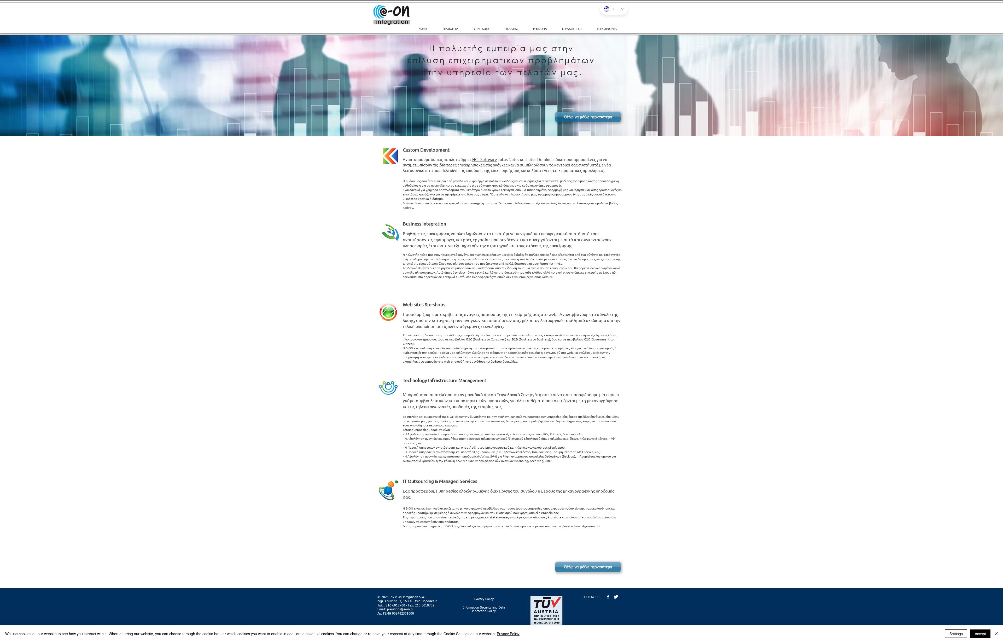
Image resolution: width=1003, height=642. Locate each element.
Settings (956, 633)
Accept (980, 633)
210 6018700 (395, 605)
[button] (485, 28)
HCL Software (484, 159)
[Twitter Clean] (616, 596)
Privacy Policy (508, 633)
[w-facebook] (608, 596)
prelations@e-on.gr (400, 609)
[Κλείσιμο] (997, 633)
